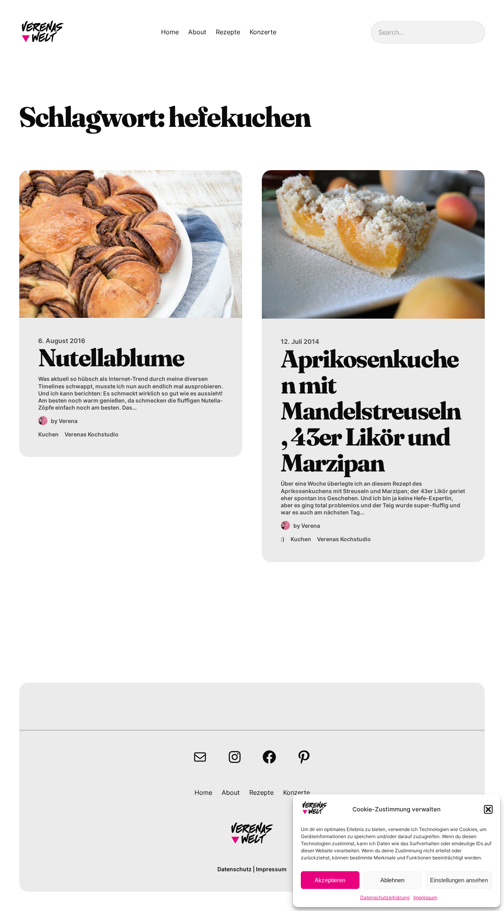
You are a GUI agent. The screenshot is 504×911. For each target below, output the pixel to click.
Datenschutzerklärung (385, 897)
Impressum (425, 897)
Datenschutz (234, 869)
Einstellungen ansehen (459, 880)
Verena (68, 420)
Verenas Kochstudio (92, 434)
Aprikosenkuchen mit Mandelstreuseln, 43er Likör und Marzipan (371, 410)
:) (283, 539)
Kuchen (48, 434)
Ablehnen (392, 880)
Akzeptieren (330, 880)
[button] (488, 809)
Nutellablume (110, 358)
